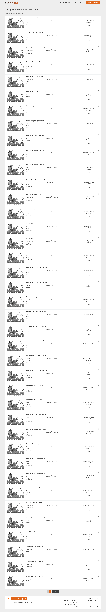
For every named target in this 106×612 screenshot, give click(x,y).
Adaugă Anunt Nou (93, 2)
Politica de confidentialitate (71, 604)
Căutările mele (63, 2)
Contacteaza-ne (94, 606)
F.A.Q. (77, 598)
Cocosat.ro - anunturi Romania (25, 602)
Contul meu (82, 2)
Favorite (73, 2)
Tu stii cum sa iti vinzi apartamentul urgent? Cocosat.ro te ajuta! (93, 600)
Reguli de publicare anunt (71, 600)
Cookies (76, 606)
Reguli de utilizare (74, 602)
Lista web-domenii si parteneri (90, 604)
